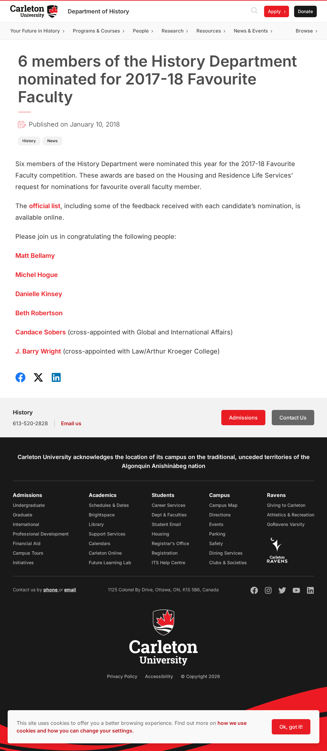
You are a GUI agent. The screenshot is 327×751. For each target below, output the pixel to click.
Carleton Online (105, 553)
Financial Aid (27, 543)
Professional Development (41, 533)
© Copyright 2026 (200, 676)
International (26, 524)
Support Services (107, 533)
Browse (304, 31)
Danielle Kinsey (38, 294)
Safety (216, 543)
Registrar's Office (170, 543)
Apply (274, 11)
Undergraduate (29, 505)
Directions (220, 514)
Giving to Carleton (286, 505)
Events (216, 524)
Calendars (99, 543)
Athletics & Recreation (290, 514)
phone (51, 589)
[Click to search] (254, 11)
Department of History (98, 11)
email (70, 589)
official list (44, 206)
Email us (71, 423)
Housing (160, 533)
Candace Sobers (40, 332)
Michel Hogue (36, 275)
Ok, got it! (291, 727)
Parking (217, 533)
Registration (165, 553)
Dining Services (226, 553)
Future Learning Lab (110, 562)
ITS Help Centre (168, 562)
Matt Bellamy (35, 255)
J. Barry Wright (38, 351)
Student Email (166, 524)
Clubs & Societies (228, 562)
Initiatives (23, 562)
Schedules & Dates (109, 505)
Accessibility (159, 676)
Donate (305, 11)
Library (96, 524)
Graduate (22, 514)
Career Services (169, 505)
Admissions (243, 417)
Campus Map (223, 505)
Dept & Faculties (169, 514)
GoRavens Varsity (286, 524)
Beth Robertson (39, 313)
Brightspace (102, 514)
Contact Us (293, 417)
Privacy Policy (122, 676)
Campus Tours (28, 553)
